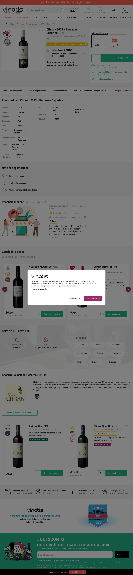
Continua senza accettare (39, 289)
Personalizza (75, 298)
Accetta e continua (92, 298)
